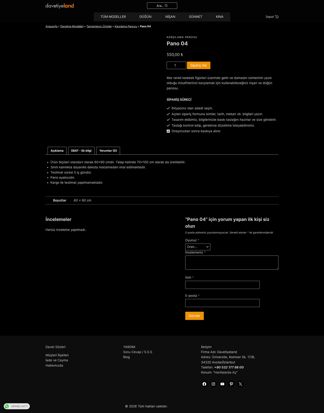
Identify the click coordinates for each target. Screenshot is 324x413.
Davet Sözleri (55, 347)
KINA (220, 17)
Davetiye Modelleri (71, 26)
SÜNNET (195, 17)
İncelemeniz (195, 252)
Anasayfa (51, 26)
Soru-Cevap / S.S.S (137, 352)
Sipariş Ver (198, 65)
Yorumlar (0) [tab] (108, 150)
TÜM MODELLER (113, 17)
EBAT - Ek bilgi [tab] (81, 150)
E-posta (192, 295)
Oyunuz (192, 240)
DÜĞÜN (146, 17)
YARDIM (129, 347)
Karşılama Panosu (126, 26)
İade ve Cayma (57, 360)
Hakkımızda (54, 365)
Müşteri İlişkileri (57, 355)
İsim (189, 277)
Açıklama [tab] (57, 150)
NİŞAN (170, 17)
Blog (126, 357)
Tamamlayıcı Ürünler (99, 26)
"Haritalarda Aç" (225, 372)
